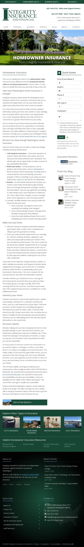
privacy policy (61, 148)
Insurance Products (11, 517)
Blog (54, 27)
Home (5, 27)
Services (44, 27)
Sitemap (27, 484)
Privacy (36, 544)
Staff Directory (9, 528)
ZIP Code (61, 103)
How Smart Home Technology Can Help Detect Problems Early (72, 192)
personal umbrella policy (12, 374)
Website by (68, 544)
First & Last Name (65, 79)
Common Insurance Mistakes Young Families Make (72, 204)
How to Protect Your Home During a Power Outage (72, 179)
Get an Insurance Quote (13, 521)
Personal (18, 27)
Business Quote (52, 2)
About (65, 27)
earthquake (37, 169)
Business (31, 27)
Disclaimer (45, 544)
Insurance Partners (67, 156)
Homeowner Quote (31, 2)
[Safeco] (69, 162)
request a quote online (30, 474)
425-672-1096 (52, 514)
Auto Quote (10, 2)
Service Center (9, 513)
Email (60, 87)
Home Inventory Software (69, 445)
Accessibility (55, 544)
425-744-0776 (52, 511)
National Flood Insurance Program (9, 445)
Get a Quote (21, 402)
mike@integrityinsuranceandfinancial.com (62, 517)
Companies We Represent (13, 524)
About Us (7, 505)
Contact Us (8, 509)
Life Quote (72, 2)
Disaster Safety (28, 444)
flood (9, 172)
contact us (20, 179)
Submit (61, 137)
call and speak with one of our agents (33, 136)
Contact (76, 27)
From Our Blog (65, 171)
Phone (60, 95)
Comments (61, 111)
